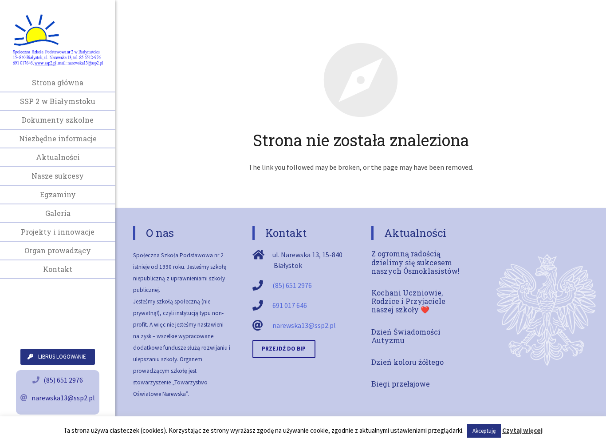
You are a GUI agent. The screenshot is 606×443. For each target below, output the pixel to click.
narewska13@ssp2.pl (63, 397)
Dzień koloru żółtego (407, 362)
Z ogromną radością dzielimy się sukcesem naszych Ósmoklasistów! (415, 262)
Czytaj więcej (522, 430)
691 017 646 (289, 305)
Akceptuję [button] (484, 431)
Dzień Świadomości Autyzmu (406, 336)
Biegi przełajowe (400, 383)
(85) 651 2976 (63, 379)
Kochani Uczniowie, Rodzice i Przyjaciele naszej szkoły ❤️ (408, 301)
